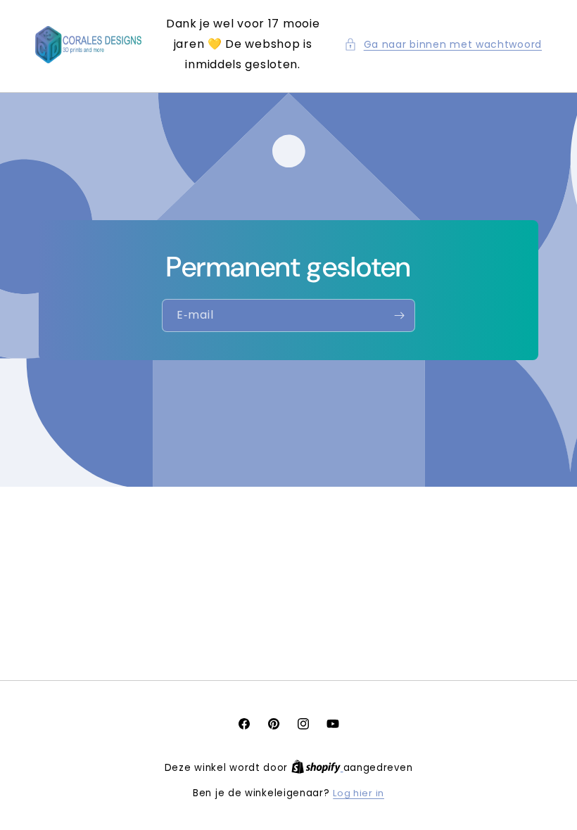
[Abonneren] (398, 315)
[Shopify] (317, 767)
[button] (443, 44)
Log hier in (358, 793)
